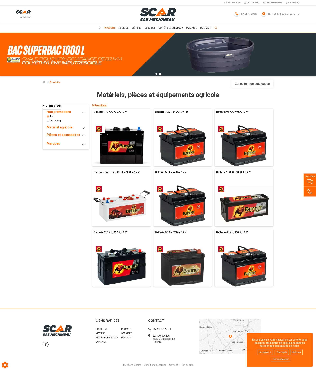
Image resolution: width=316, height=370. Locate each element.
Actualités (253, 2)
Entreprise (234, 2)
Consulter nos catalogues (252, 84)
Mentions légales (132, 365)
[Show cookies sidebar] (5, 365)
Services (150, 28)
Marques (294, 2)
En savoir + (265, 352)
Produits (110, 28)
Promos (124, 28)
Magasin (191, 28)
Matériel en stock (107, 337)
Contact (205, 28)
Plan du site (187, 365)
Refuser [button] (296, 352)
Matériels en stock (171, 28)
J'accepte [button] (281, 352)
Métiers (136, 28)
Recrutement (274, 2)
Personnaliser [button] (281, 359)
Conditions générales (155, 365)
